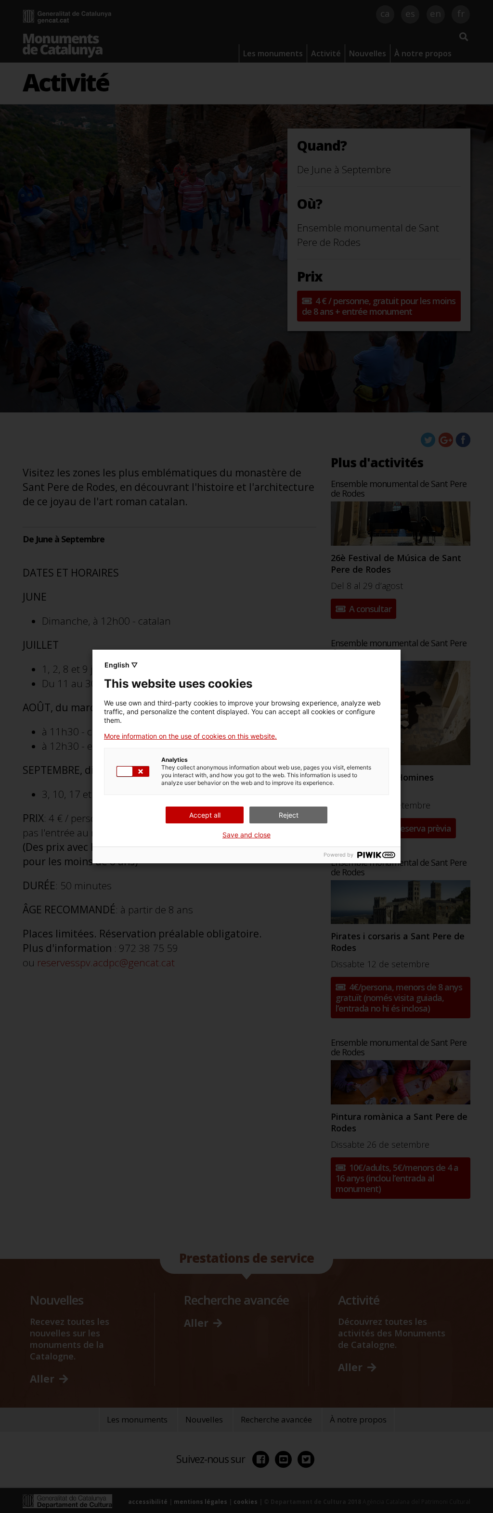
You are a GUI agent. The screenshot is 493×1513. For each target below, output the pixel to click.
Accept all (205, 815)
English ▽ (121, 665)
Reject (288, 815)
